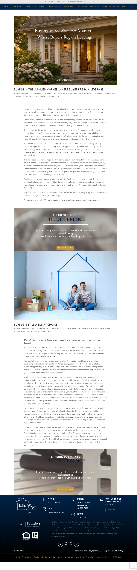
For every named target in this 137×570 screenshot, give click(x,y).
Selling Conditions (53, 96)
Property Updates (98, 93)
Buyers (39, 93)
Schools (25, 96)
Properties (16, 7)
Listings (69, 93)
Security (50, 331)
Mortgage (17, 331)
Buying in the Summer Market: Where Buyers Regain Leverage (58, 89)
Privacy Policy (19, 550)
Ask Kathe (94, 7)
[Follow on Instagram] (66, 544)
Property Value (110, 93)
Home (6, 7)
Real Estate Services (35, 7)
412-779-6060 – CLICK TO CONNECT (55, 1)
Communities (54, 7)
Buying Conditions (49, 93)
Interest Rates (71, 328)
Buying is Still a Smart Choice (35, 324)
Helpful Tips (61, 93)
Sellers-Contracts (40, 96)
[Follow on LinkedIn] (71, 544)
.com (56, 512)
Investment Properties (85, 328)
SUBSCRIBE (111, 510)
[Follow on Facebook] (60, 544)
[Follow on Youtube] (76, 544)
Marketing (87, 93)
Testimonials (69, 7)
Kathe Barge (20, 93)
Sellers (31, 96)
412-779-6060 (127, 7)
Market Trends (77, 93)
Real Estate (18, 96)
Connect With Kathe (110, 7)
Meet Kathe (82, 7)
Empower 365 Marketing (113, 551)
